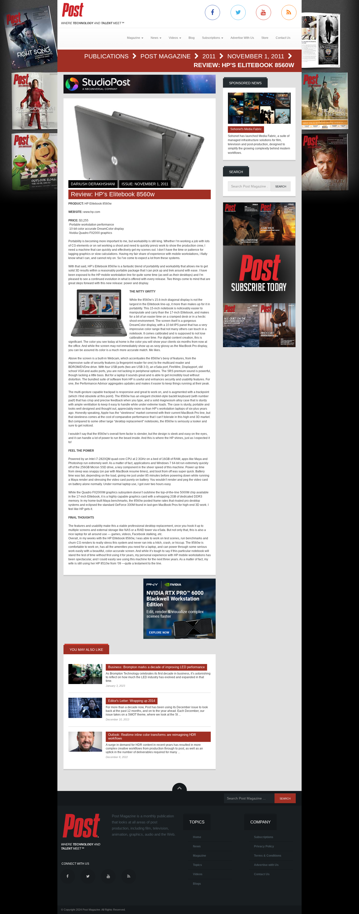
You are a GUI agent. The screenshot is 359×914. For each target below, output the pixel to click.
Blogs (197, 883)
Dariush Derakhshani (93, 184)
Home (197, 837)
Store (264, 38)
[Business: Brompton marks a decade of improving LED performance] (85, 674)
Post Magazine (166, 56)
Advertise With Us (242, 38)
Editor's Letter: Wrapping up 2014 (131, 701)
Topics (197, 865)
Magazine (199, 855)
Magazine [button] (134, 38)
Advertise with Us (266, 865)
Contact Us (283, 38)
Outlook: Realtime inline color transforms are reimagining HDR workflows (152, 736)
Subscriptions (263, 837)
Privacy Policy (264, 846)
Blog (192, 38)
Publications (107, 56)
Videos (197, 874)
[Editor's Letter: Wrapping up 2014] (85, 708)
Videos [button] (174, 38)
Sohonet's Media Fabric (246, 129)
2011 (209, 56)
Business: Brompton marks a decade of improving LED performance (156, 667)
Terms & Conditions (267, 855)
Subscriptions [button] (211, 38)
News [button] (155, 38)
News (197, 846)
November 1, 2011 (256, 56)
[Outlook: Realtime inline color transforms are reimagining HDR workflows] (85, 742)
